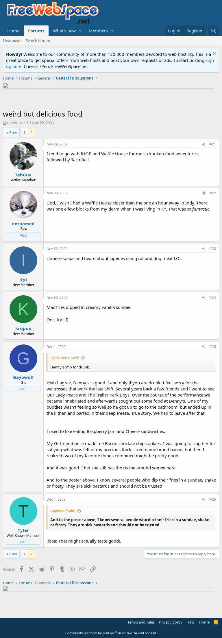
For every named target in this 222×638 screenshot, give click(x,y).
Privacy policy (170, 622)
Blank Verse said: (64, 357)
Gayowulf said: (62, 510)
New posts (12, 40)
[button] (80, 30)
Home (13, 31)
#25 (213, 346)
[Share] (204, 144)
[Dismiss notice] (213, 54)
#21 (213, 144)
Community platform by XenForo (111, 633)
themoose (16, 122)
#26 (213, 499)
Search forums (38, 40)
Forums (36, 31)
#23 (213, 248)
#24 (213, 297)
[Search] (213, 30)
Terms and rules (141, 622)
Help (190, 622)
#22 (213, 193)
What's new (64, 31)
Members (98, 31)
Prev (13, 132)
